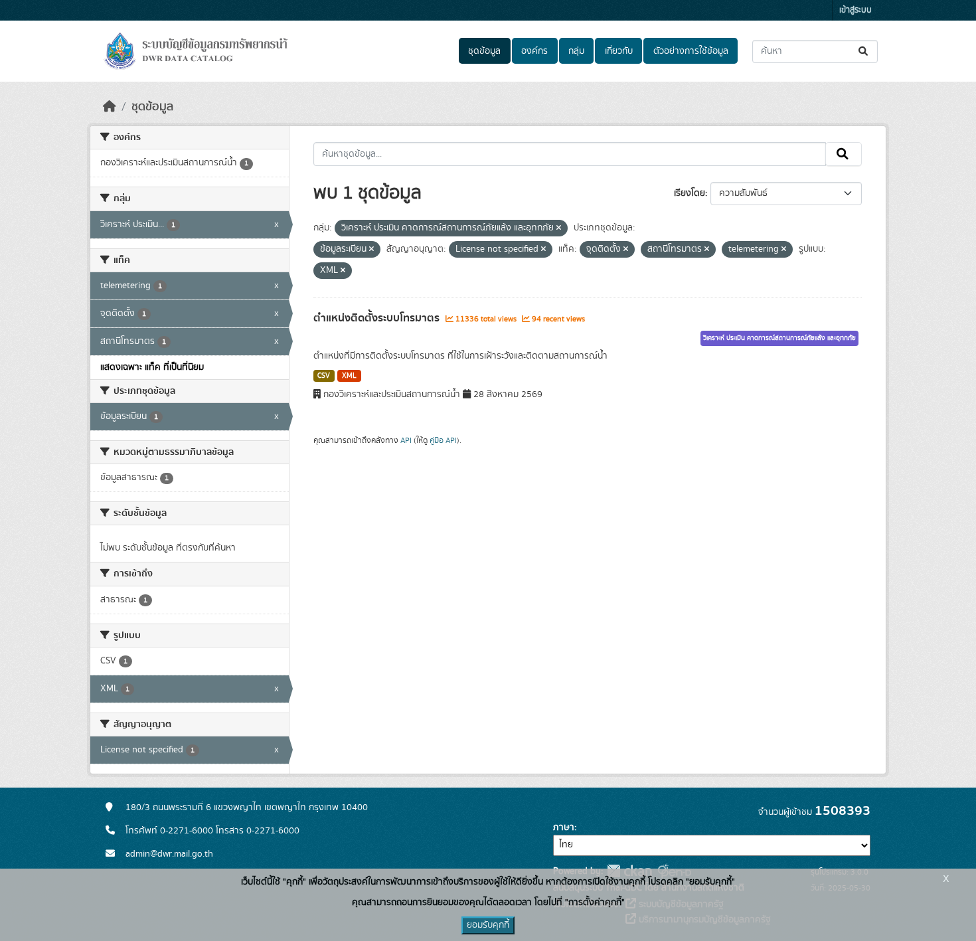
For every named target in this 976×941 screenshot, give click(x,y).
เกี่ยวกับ (619, 51)
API (406, 440)
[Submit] (864, 51)
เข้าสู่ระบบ (855, 10)
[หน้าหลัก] (109, 107)
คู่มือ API (443, 440)
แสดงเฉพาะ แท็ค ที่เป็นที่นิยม (152, 367)
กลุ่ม (576, 51)
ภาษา (563, 827)
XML (349, 376)
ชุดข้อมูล (484, 51)
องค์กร (534, 51)
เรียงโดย (689, 193)
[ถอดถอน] (558, 228)
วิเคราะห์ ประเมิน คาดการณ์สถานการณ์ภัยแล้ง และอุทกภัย (779, 338)
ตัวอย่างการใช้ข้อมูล (690, 51)
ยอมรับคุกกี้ (488, 925)
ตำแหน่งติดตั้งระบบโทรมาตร (377, 318)
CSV (323, 376)
